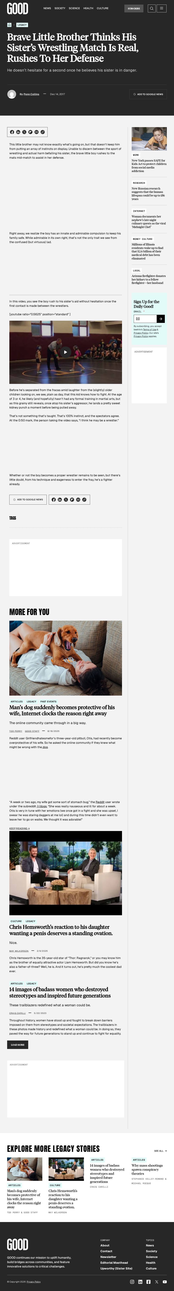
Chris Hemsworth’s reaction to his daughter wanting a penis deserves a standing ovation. (61, 930)
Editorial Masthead (114, 1263)
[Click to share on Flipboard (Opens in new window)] (30, 132)
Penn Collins (31, 94)
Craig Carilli (17, 1013)
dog (45, 747)
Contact (106, 1251)
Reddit (100, 802)
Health (88, 8)
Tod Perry (15, 731)
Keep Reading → (19, 828)
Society (60, 8)
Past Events (48, 701)
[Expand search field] (152, 8)
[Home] (9, 25)
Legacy (22, 24)
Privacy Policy (141, 333)
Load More (17, 1044)
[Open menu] (162, 8)
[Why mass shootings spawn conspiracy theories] (149, 1171)
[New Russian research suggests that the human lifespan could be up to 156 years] (149, 189)
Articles (17, 701)
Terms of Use (149, 329)
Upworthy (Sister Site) (116, 1268)
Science (74, 8)
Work (136, 155)
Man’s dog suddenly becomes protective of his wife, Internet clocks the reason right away (62, 710)
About (104, 1245)
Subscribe (134, 8)
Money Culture (143, 239)
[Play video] (65, 352)
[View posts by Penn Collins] (11, 94)
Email (139, 311)
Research (139, 183)
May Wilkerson (19, 951)
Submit (162, 320)
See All (159, 1150)
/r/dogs (42, 806)
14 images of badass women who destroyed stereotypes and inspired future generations (60, 992)
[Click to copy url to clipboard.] (43, 132)
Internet (139, 211)
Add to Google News (150, 94)
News (47, 8)
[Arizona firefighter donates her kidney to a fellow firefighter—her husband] (149, 275)
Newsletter (108, 1257)
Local (137, 270)
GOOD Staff (32, 731)
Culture (102, 8)
